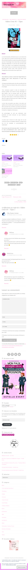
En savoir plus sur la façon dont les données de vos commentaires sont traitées (14, 345)
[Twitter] (15, 354)
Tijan (18, 184)
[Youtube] (19, 354)
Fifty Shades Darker (13, 213)
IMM (3, 514)
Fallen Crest (14, 182)
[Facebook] (8, 354)
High (21, 182)
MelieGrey (10, 253)
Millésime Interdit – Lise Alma (8, 455)
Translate (11, 406)
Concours (4, 497)
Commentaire (5, 300)
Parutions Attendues (6, 528)
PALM (3, 523)
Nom (3, 317)
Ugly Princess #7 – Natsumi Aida (11, 196)
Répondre (4, 227)
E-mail (4, 321)
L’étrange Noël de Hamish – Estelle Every (10, 467)
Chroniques (5, 19)
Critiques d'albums (5, 505)
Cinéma (3, 494)
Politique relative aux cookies (11, 564)
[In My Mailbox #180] (7, 171)
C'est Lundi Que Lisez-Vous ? (8, 488)
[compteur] (8, 435)
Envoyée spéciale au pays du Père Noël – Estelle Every (13, 470)
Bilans (3, 485)
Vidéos (3, 534)
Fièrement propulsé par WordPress (14, 557)
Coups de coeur (5, 499)
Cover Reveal (4, 502)
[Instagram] (12, 354)
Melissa (17, 25)
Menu (14, 12)
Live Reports (4, 520)
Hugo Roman (11, 184)
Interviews (4, 517)
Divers (3, 508)
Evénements (4, 511)
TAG (3, 531)
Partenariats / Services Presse (18, 19)
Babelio (7, 182)
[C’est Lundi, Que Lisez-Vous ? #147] (18, 158)
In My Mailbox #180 (5, 174)
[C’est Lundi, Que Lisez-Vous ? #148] (7, 158)
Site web (4, 326)
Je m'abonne (7, 424)
